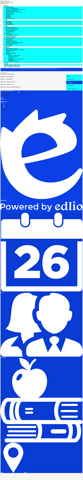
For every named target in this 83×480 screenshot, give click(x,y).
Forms (2, 97)
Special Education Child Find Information (14, 42)
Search (4, 70)
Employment (8, 17)
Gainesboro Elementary (10, 27)
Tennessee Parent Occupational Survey (14, 11)
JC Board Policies (9, 24)
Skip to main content (5, 1)
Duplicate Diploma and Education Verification (15, 49)
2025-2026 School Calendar (14, 55)
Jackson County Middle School (12, 28)
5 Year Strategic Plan (10, 13)
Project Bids (8, 15)
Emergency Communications (12, 8)
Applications (8, 16)
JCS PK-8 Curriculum (10, 50)
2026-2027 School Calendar (11, 48)
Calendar (7, 32)
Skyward (2, 99)
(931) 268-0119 (24, 92)
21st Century (8, 45)
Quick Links (5, 95)
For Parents (10, 57)
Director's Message (9, 6)
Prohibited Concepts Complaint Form (16, 58)
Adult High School (9, 31)
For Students (8, 54)
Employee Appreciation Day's (12, 10)
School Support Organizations (12, 35)
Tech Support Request (12, 56)
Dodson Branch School (10, 30)
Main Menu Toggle (4, 3)
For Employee (11, 60)
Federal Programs (9, 38)
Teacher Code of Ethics (10, 18)
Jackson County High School (12, 29)
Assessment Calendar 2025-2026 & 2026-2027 (15, 9)
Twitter (3, 105)
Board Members (9, 23)
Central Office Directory (11, 37)
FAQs (7, 62)
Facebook (3, 104)
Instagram (3, 106)
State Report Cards (9, 12)
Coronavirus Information (11, 53)
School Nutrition (9, 44)
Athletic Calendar (9, 34)
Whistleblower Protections (13, 61)
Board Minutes (9, 21)
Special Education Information (12, 43)
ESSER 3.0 (8, 51)
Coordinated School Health (11, 41)
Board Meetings (9, 22)
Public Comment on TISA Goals (12, 64)
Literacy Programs (9, 40)
